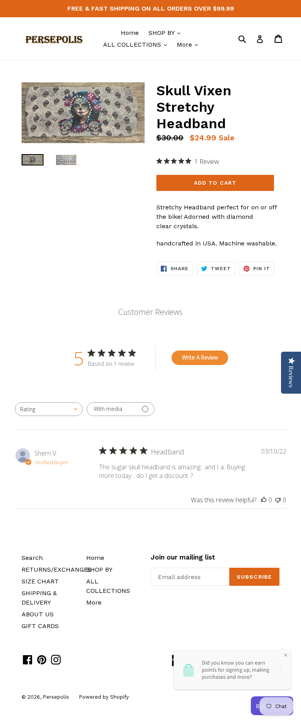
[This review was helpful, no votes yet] (264, 500)
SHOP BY (166, 32)
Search (32, 557)
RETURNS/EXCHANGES (57, 569)
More (189, 44)
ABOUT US (38, 614)
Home (130, 32)
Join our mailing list (182, 557)
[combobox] (49, 409)
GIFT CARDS (40, 626)
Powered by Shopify (104, 697)
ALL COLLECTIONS (137, 44)
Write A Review (200, 357)
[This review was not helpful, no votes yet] (278, 500)
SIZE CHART (40, 581)
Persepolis (56, 697)
